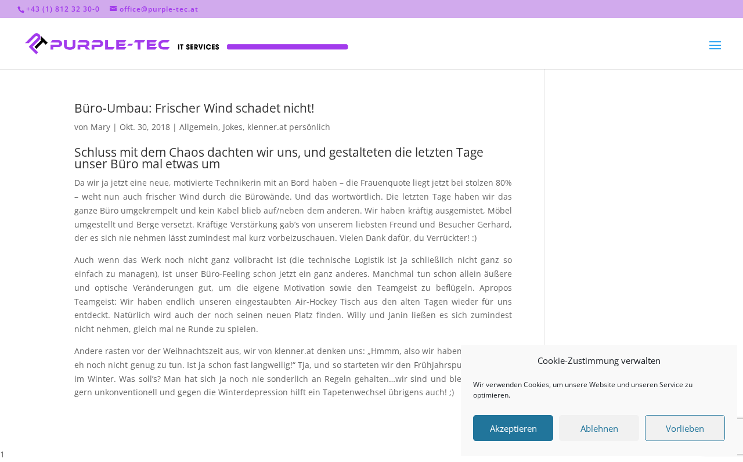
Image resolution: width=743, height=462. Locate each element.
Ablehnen (599, 428)
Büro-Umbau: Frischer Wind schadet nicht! (194, 108)
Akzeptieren (513, 428)
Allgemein (198, 126)
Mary (100, 126)
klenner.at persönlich (288, 126)
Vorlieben (685, 428)
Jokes (233, 126)
